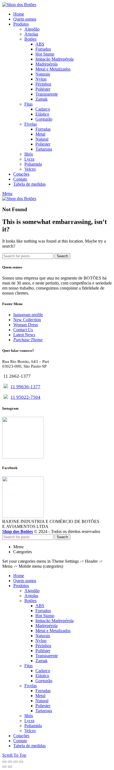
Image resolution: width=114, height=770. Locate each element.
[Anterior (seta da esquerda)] (4, 766)
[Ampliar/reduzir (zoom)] (21, 761)
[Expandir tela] (15, 761)
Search (62, 256)
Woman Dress (25, 324)
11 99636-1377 (25, 386)
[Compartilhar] (10, 761)
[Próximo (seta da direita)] (10, 766)
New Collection (27, 319)
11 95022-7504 (25, 397)
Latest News (24, 334)
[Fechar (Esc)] (4, 761)
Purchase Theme (28, 339)
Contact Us (23, 329)
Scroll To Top (14, 755)
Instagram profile (28, 314)
